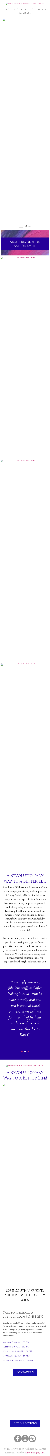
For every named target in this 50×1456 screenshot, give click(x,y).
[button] (21, 1051)
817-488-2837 (25, 12)
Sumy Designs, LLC (35, 1452)
